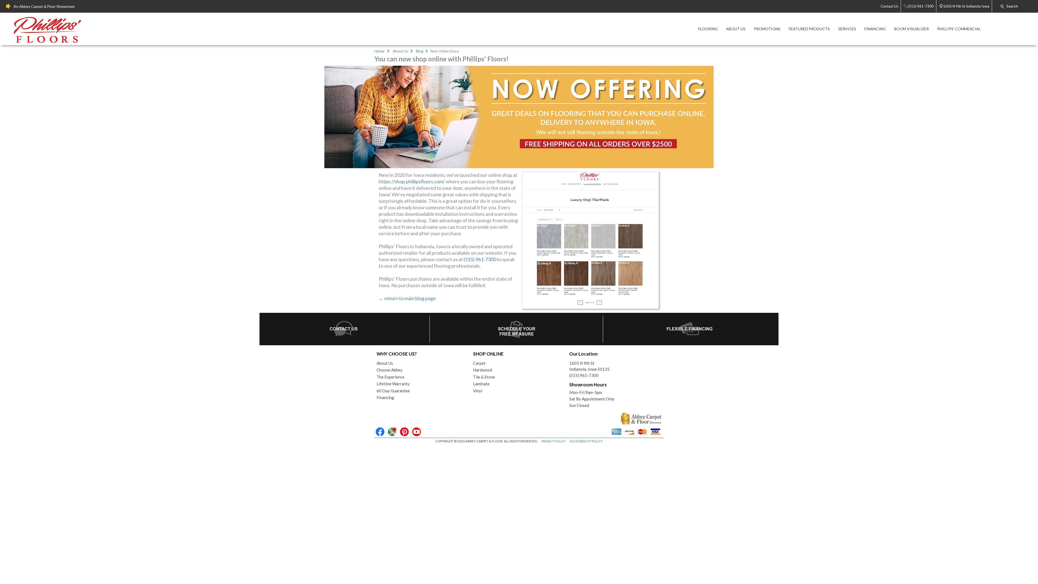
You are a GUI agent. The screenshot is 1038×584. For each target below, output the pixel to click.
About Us (400, 51)
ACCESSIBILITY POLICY (586, 441)
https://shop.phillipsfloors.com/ (412, 181)
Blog (419, 51)
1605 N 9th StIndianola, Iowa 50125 (589, 366)
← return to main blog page (407, 298)
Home (379, 51)
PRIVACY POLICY (553, 441)
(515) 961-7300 (480, 259)
